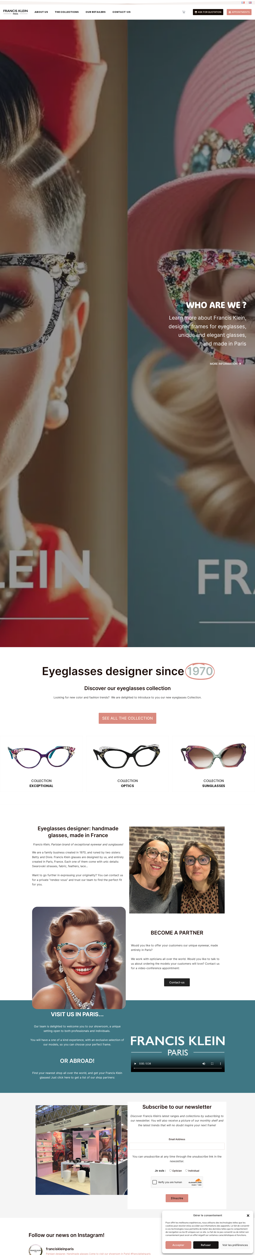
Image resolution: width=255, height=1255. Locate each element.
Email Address (177, 1139)
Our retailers (95, 12)
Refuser (206, 1245)
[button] (248, 1215)
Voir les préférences (235, 1245)
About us (41, 12)
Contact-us (121, 12)
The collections (67, 12)
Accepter (178, 1245)
